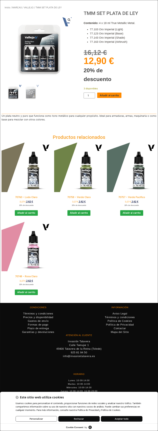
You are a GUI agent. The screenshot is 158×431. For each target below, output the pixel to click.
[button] (69, 20)
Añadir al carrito (109, 95)
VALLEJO (28, 7)
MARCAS (17, 7)
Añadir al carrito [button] (26, 212)
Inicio (7, 7)
